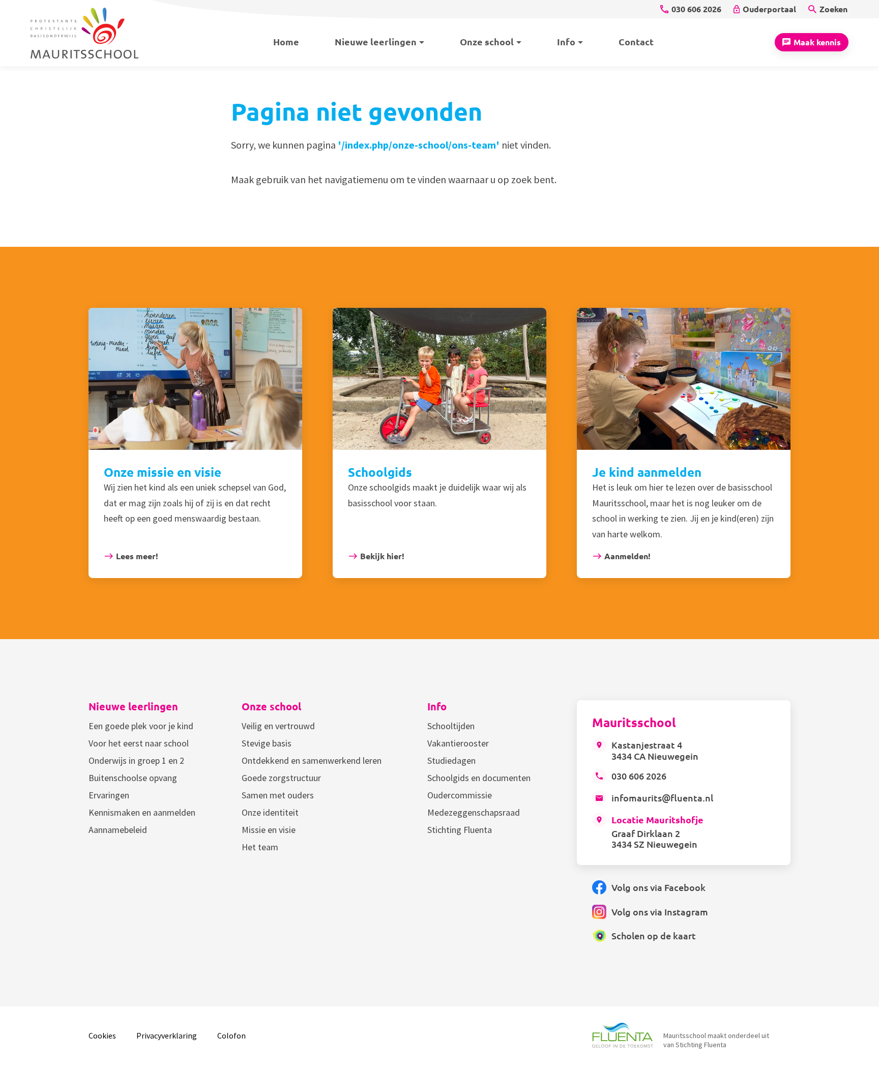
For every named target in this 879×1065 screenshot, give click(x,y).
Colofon (231, 1035)
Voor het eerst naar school (139, 743)
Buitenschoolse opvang (133, 778)
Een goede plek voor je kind (141, 726)
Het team (260, 847)
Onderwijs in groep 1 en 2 (136, 760)
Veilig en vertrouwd (278, 726)
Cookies (102, 1035)
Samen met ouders (278, 795)
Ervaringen (109, 795)
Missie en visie (269, 830)
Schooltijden (451, 726)
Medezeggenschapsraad (473, 812)
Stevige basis (266, 743)
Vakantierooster (458, 743)
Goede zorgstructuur (281, 778)
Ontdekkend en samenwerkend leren (312, 760)
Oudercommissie (459, 795)
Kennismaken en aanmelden (142, 812)
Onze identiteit (270, 812)
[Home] (91, 33)
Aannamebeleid (118, 830)
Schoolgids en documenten (479, 778)
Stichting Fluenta (459, 830)
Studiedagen (451, 760)
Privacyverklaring (166, 1035)
